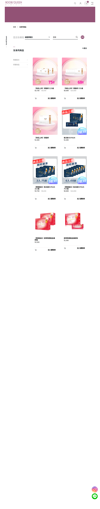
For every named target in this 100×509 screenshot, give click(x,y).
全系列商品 (22, 27)
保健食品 (16, 64)
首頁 (14, 27)
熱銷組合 (16, 60)
